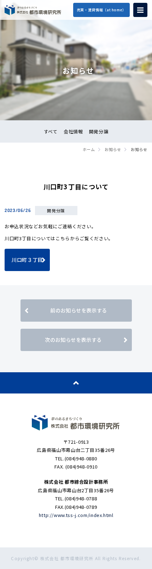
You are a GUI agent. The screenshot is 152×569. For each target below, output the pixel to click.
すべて (51, 131)
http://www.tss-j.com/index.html (76, 515)
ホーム (89, 149)
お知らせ (113, 149)
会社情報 (73, 131)
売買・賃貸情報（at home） (101, 9)
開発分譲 (99, 131)
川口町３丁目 (27, 259)
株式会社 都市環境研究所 (33, 10)
